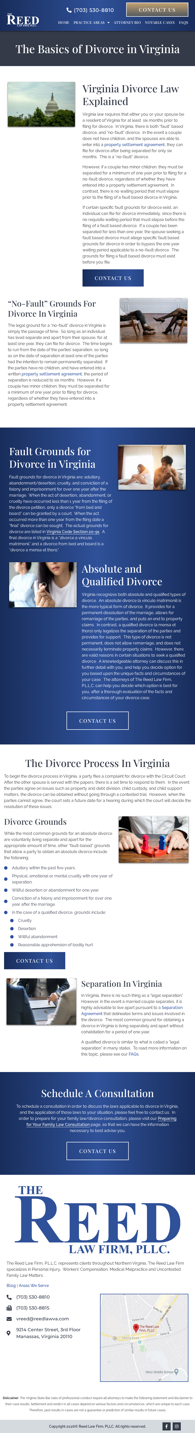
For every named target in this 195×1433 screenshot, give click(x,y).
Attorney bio (127, 22)
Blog (11, 1285)
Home (64, 22)
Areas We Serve (34, 1285)
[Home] (23, 25)
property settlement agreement (134, 144)
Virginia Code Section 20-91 (72, 531)
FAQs (183, 22)
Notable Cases (160, 22)
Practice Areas (89, 22)
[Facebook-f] (166, 1426)
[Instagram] (177, 1426)
